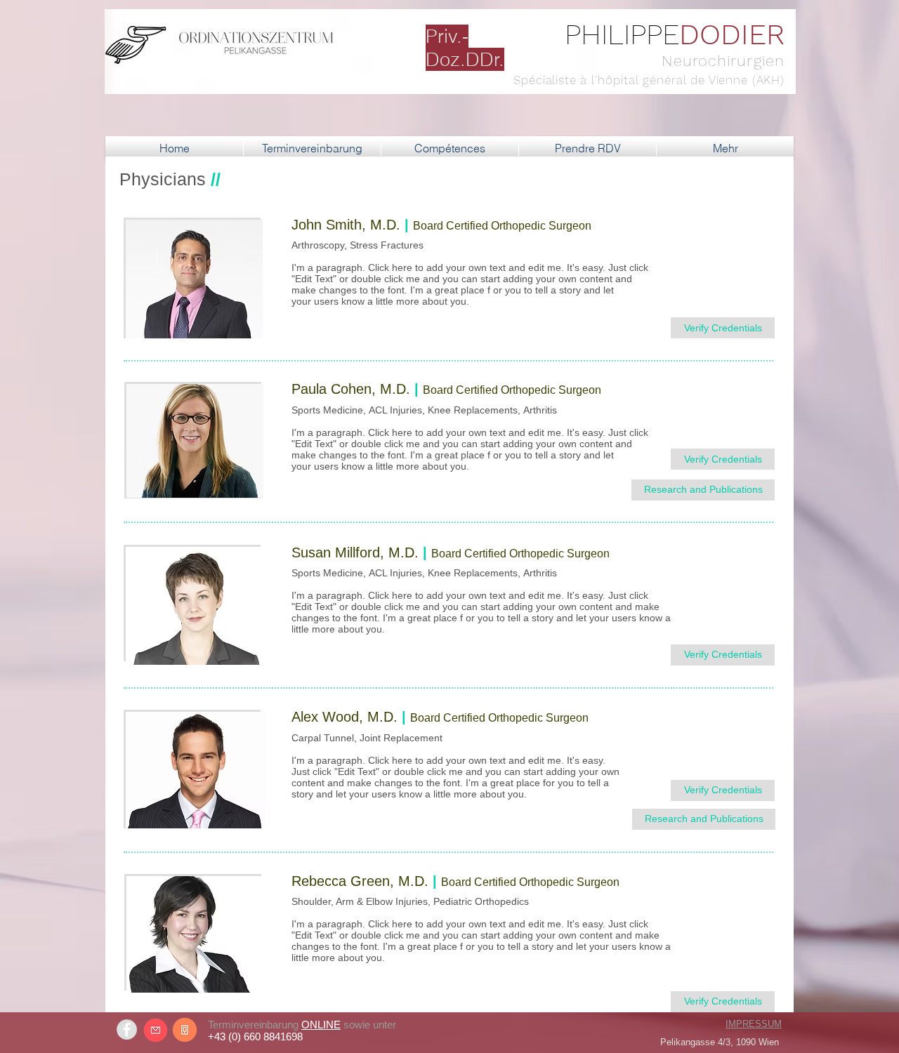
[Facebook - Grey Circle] (127, 1029)
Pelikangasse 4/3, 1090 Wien (719, 1042)
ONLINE (321, 1025)
